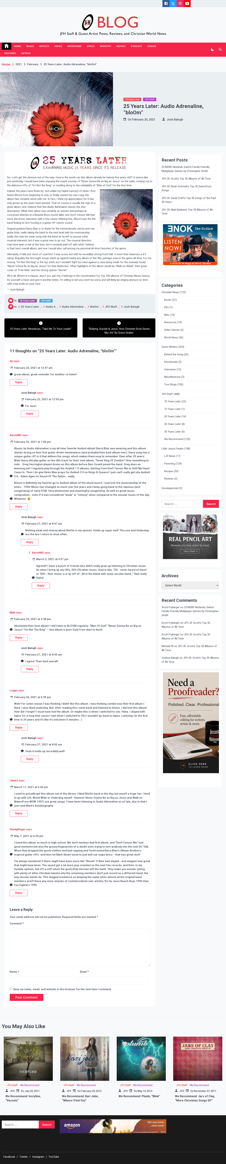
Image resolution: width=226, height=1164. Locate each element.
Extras (26, 53)
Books (167, 299)
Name (14, 971)
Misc (167, 314)
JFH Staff (149, 99)
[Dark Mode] (212, 49)
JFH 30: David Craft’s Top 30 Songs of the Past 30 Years (189, 200)
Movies (121, 46)
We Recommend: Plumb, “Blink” (139, 1096)
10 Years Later (172, 401)
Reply (18, 382)
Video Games (172, 329)
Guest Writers (169, 346)
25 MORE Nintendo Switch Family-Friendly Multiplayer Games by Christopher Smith (186, 169)
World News (171, 337)
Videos (151, 46)
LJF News (169, 456)
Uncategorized (170, 488)
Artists (44, 46)
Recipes (168, 471)
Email (84, 971)
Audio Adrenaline (73, 306)
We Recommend (173, 439)
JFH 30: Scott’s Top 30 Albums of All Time (186, 178)
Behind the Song (173, 354)
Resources (170, 322)
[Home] (6, 46)
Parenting (169, 463)
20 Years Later (172, 416)
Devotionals (171, 361)
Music (30, 46)
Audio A (50, 306)
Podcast (136, 46)
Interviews (74, 46)
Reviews (169, 478)
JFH (12, 1091)
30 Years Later (172, 431)
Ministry (105, 46)
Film (166, 307)
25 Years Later (132, 99)
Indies (58, 46)
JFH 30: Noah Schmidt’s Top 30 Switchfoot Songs (186, 188)
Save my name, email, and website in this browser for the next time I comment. (62, 989)
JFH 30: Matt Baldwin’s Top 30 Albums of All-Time (187, 211)
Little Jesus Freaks (172, 448)
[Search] (220, 49)
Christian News (170, 292)
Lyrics (91, 46)
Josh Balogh (175, 119)
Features (10, 53)
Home (17, 46)
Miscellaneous (172, 376)
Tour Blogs (170, 384)
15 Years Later (172, 409)
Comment (17, 923)
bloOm (94, 306)
